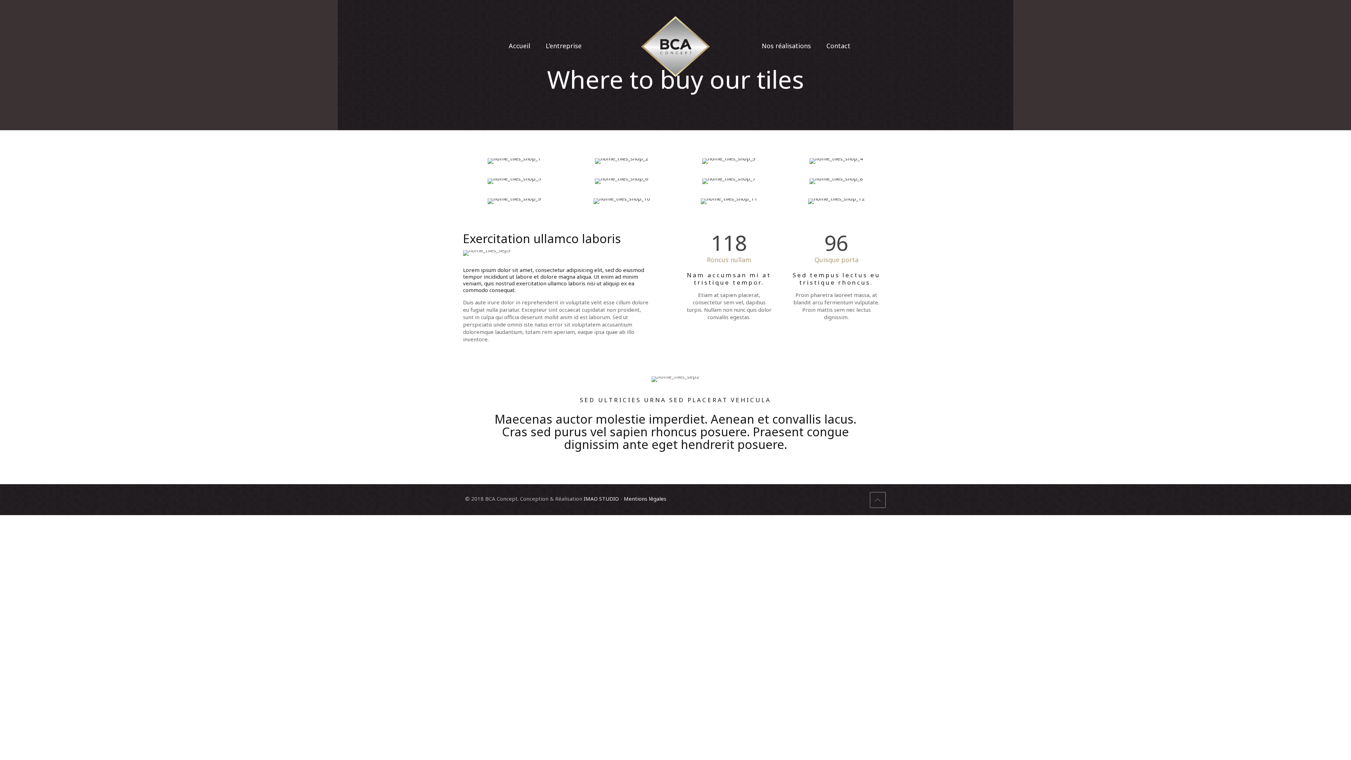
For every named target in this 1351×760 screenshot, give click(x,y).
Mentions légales (645, 498)
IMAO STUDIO (601, 498)
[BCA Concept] (675, 45)
